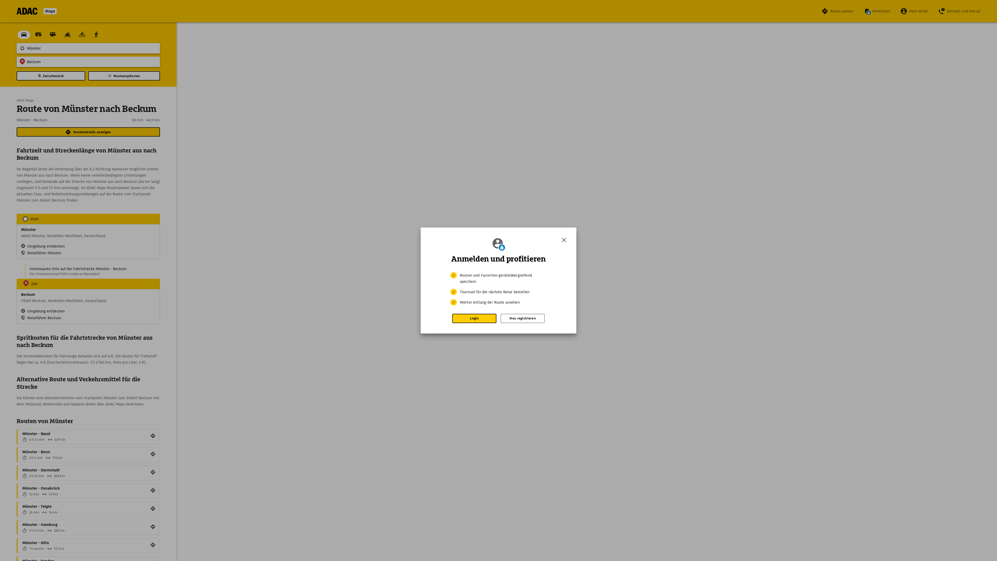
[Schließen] (564, 240)
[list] (498, 288)
